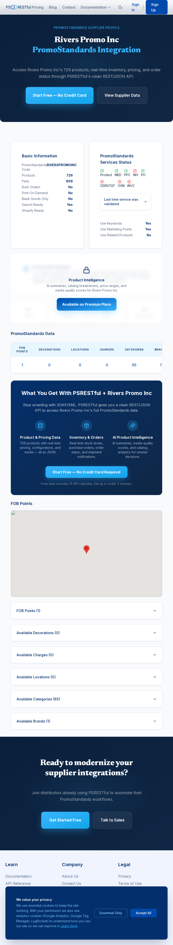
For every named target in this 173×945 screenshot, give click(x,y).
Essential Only (111, 913)
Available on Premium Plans (86, 304)
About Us (70, 876)
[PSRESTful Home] (18, 7)
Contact (68, 7)
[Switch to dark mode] (120, 7)
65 (134, 365)
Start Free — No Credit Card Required (86, 472)
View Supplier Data (122, 95)
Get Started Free (65, 820)
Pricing (37, 7)
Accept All (143, 913)
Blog (53, 7)
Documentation (94, 7)
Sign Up (155, 7)
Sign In (135, 7)
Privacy (124, 876)
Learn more (69, 926)
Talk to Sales (112, 820)
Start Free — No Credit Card (59, 95)
